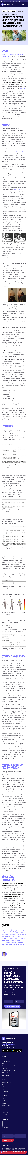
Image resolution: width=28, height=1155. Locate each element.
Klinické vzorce (5, 1075)
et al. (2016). (19, 265)
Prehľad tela (4, 1086)
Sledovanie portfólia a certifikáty (9, 1065)
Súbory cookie (8, 1149)
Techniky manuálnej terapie (8, 1070)
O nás (3, 1098)
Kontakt (3, 1100)
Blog (3, 1063)
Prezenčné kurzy (6, 1114)
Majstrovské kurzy (6, 1059)
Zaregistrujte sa (7, 1140)
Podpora (4, 1103)
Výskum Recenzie (6, 1061)
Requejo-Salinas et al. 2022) (16, 90)
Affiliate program (6, 1105)
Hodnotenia (4, 1068)
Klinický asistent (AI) (6, 1072)
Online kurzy (5, 1112)
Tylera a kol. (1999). (18, 189)
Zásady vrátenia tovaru (16, 1149)
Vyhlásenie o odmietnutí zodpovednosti (10, 1148)
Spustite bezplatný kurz (12, 1006)
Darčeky (4, 1089)
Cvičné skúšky (5, 1091)
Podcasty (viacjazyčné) (7, 1082)
